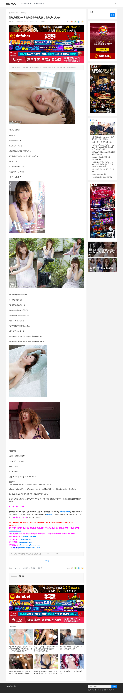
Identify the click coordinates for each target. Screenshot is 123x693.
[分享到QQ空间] (82, 21)
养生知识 (23, 13)
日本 (98, 690)
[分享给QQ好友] (78, 21)
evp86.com (50, 514)
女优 (101, 690)
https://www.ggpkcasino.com (29, 548)
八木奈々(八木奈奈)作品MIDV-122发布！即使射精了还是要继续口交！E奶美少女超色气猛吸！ (103, 147)
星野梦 (40, 568)
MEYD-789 (17, 568)
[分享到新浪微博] (72, 21)
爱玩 (13, 22)
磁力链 (94, 690)
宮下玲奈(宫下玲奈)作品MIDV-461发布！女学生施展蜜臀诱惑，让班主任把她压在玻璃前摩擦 (103, 164)
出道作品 (25, 568)
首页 (17, 13)
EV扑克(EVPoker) (18, 506)
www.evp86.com (64, 512)
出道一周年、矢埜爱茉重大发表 (102, 142)
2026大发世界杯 (39, 3)
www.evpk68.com (27, 539)
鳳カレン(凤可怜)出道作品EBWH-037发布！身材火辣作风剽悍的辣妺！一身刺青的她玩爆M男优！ (46, 649)
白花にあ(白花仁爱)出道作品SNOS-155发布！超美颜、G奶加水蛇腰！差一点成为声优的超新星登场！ (20, 649)
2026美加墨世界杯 (25, 3)
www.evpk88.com (29, 536)
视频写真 (111, 690)
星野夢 (33, 568)
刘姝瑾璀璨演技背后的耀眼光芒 (102, 177)
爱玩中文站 (11, 4)
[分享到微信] (75, 21)
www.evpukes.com (25, 542)
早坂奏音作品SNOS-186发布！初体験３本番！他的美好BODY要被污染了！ (45, 673)
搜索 (91, 12)
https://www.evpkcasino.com (29, 545)
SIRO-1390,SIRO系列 (99, 174)
